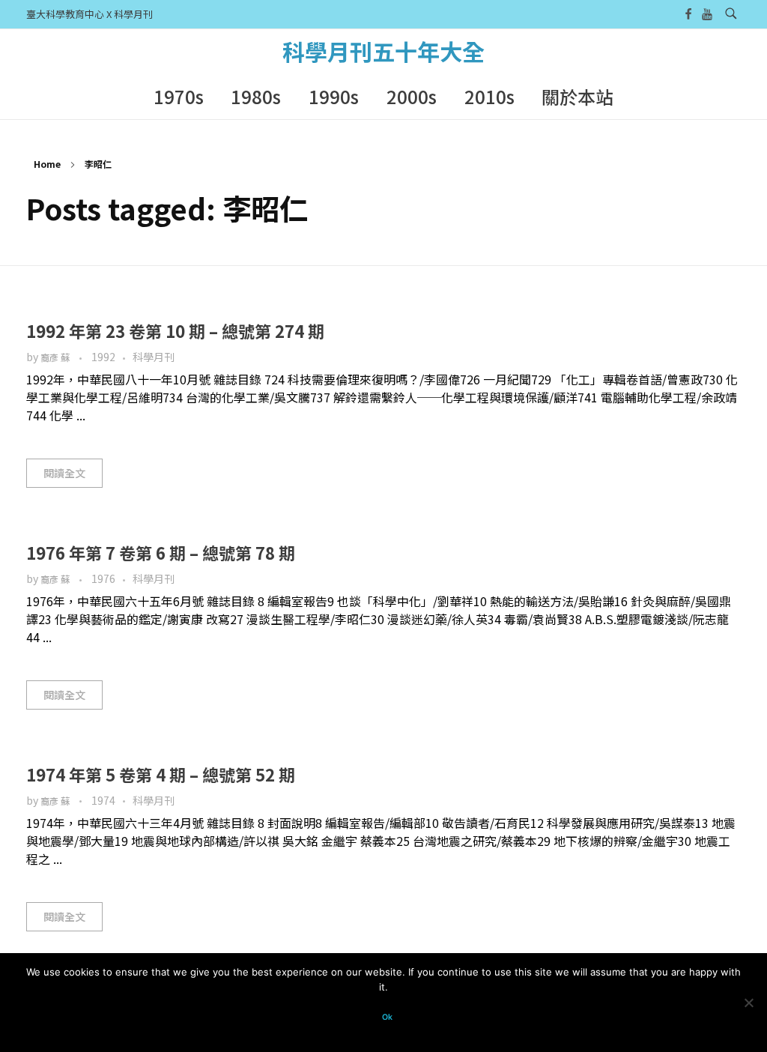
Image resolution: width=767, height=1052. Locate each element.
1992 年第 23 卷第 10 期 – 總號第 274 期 (175, 330)
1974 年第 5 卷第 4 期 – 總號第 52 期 (160, 774)
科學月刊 (154, 356)
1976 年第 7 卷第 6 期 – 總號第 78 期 (160, 552)
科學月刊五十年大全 (383, 50)
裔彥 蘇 (56, 357)
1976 (103, 578)
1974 (103, 800)
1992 (103, 356)
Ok (387, 1017)
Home (47, 163)
